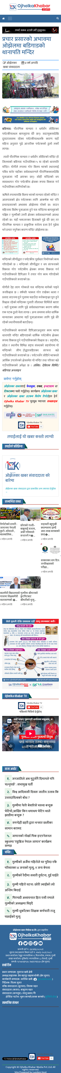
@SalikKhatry (44, 979)
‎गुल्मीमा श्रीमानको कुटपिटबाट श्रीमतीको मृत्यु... (29, 597)
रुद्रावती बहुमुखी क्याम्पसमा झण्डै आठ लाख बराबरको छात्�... (50, 529)
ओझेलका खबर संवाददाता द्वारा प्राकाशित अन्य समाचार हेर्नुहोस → (30, 490)
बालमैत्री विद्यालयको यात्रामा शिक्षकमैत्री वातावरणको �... (10, 597)
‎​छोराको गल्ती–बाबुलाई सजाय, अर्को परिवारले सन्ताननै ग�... (28, 531)
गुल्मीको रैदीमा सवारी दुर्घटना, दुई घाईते (35, 875)
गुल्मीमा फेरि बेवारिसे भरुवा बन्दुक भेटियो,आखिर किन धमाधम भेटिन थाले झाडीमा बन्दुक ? (29, 810)
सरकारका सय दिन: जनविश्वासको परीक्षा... (50, 564)
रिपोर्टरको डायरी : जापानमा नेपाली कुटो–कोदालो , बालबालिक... (8, 529)
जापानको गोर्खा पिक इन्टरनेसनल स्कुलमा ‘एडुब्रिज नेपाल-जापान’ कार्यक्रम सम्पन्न (28, 841)
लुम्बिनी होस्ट (51, 997)
